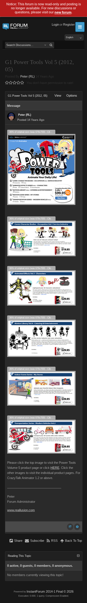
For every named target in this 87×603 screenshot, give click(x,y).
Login (55, 24)
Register (69, 24)
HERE (54, 467)
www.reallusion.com (21, 510)
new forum (62, 12)
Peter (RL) (27, 76)
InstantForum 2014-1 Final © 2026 (50, 591)
